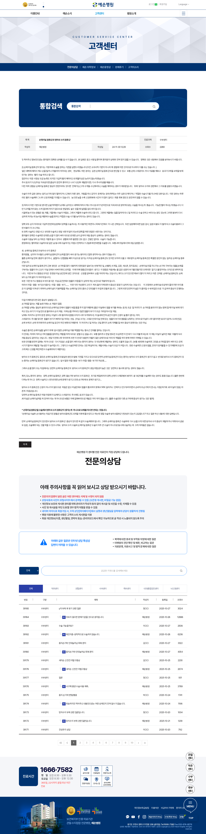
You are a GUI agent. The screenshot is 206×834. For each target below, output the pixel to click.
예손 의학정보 (89, 67)
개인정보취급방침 (141, 808)
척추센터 (190, 767)
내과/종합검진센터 (151, 588)
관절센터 (190, 756)
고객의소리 (133, 67)
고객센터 (99, 13)
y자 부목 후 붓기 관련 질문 (70, 608)
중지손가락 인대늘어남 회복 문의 (72, 643)
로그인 (153, 4)
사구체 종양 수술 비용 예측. (76, 686)
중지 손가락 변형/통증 (68, 695)
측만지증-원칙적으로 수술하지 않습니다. (81, 634)
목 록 (25, 444)
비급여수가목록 (167, 808)
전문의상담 (72, 67)
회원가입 (163, 4)
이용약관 (155, 808)
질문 (61, 677)
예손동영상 (105, 67)
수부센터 (190, 778)
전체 (31, 588)
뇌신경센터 (175, 588)
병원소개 (131, 13)
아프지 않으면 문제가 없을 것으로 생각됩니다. (83, 617)
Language (182, 4)
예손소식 (67, 13)
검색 (181, 571)
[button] (43, 3)
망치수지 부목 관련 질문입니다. (72, 712)
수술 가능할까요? (66, 626)
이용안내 (35, 13)
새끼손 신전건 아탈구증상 (69, 660)
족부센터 (190, 789)
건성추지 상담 (64, 729)
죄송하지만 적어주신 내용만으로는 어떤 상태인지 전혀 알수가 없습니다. (94, 703)
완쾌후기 (119, 67)
